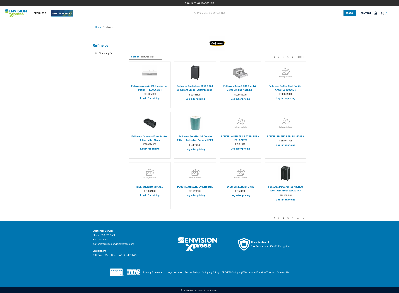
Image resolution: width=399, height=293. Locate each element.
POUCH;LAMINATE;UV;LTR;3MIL (195, 186)
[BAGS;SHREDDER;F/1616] (240, 173)
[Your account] (376, 13)
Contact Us (282, 272)
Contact (366, 13)
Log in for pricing (149, 98)
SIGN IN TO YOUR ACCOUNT (199, 3)
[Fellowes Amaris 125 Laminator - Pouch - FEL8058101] (149, 72)
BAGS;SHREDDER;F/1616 (240, 186)
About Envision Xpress (261, 272)
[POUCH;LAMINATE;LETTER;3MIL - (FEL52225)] (240, 123)
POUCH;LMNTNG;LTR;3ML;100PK (285, 136)
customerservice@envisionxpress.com (113, 243)
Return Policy (192, 272)
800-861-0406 (108, 234)
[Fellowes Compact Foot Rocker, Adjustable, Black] (149, 123)
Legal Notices (174, 272)
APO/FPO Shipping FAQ (234, 272)
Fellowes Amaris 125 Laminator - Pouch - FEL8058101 (150, 87)
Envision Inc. (100, 250)
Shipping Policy (210, 272)
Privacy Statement (153, 272)
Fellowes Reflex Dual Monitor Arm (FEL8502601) (285, 87)
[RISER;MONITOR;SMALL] (149, 173)
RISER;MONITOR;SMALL (149, 186)
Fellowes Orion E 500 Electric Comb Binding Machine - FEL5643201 (240, 88)
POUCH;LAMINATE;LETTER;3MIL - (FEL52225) (240, 138)
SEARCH (350, 13)
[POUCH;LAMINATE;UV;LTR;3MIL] (195, 173)
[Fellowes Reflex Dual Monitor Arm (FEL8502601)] (285, 72)
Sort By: (135, 56)
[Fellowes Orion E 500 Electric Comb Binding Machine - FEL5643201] (240, 72)
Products (40, 13)
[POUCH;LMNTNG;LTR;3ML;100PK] (285, 123)
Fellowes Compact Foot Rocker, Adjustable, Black (149, 138)
